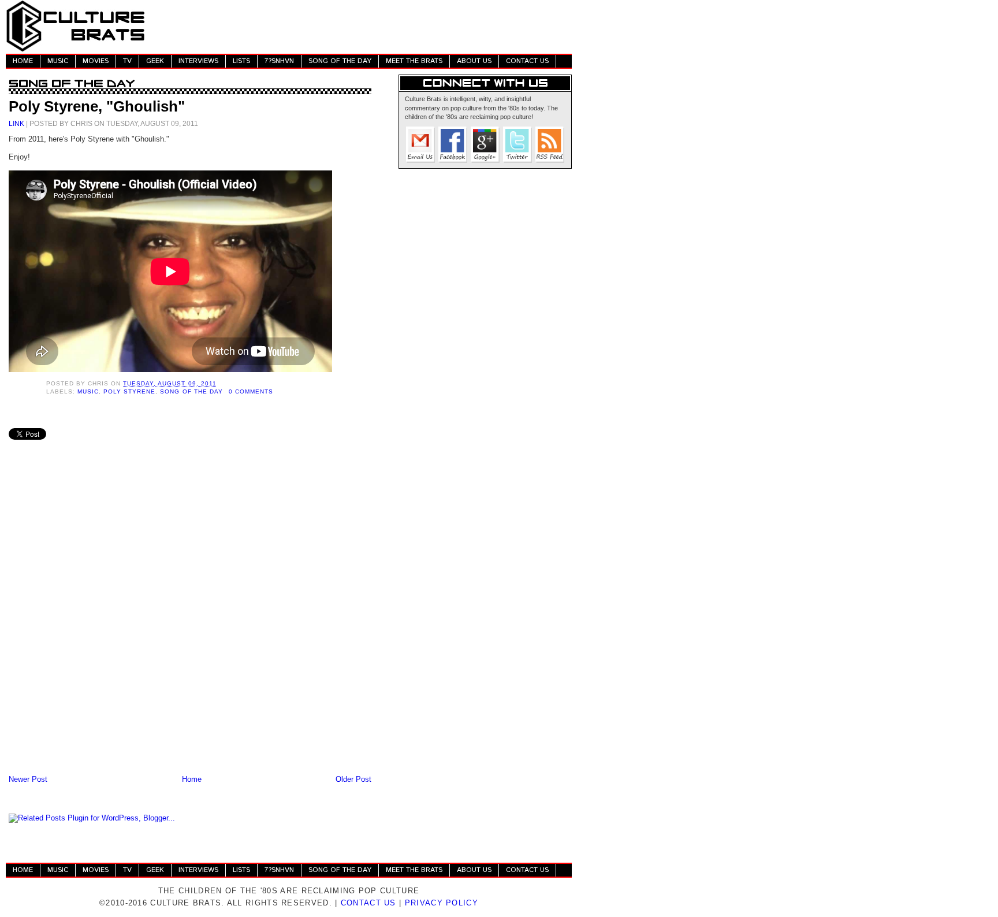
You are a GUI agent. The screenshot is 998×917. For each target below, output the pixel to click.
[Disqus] (190, 621)
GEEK (155, 61)
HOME (23, 61)
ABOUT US (474, 61)
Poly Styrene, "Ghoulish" (97, 106)
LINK (16, 123)
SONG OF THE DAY (339, 61)
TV (127, 61)
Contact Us (368, 903)
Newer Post (28, 779)
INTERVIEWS (198, 61)
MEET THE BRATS (414, 61)
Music (88, 391)
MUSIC (57, 61)
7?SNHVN (279, 61)
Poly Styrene (129, 391)
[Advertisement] (361, 26)
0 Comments (251, 391)
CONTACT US (527, 61)
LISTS (241, 61)
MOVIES (96, 61)
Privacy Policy (441, 903)
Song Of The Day (191, 391)
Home (192, 779)
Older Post (353, 779)
